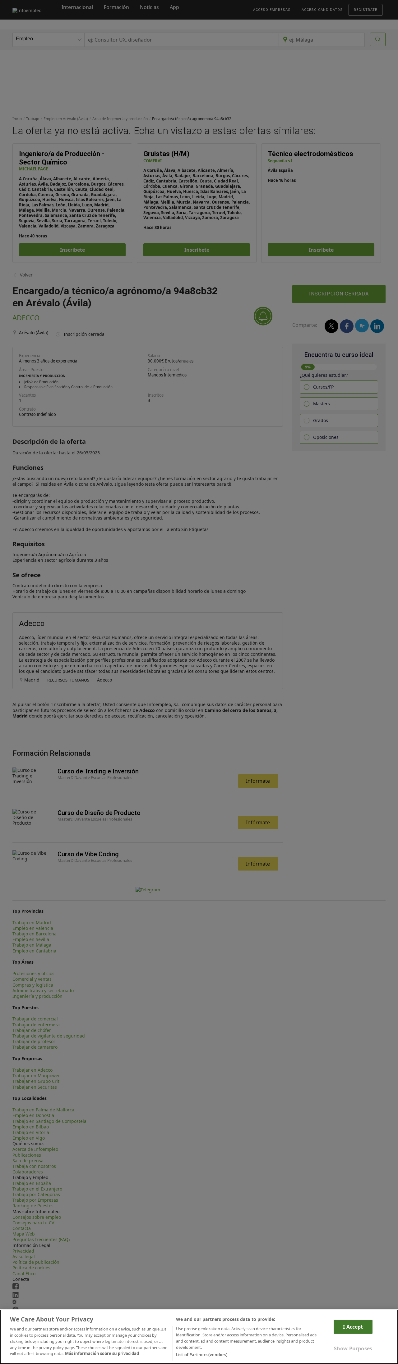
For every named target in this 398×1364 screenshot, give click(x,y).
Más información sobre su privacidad (102, 1353)
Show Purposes (353, 1348)
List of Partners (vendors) (201, 1354)
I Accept (353, 1326)
